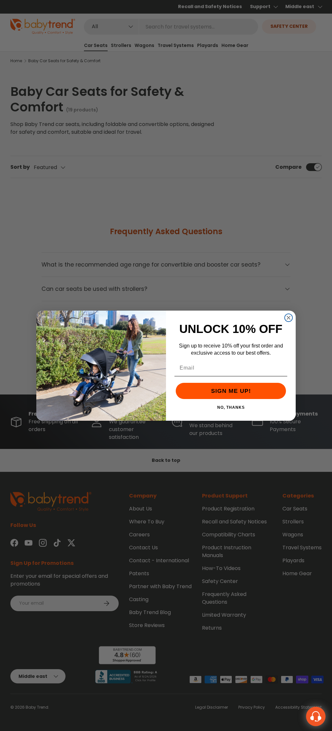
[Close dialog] (288, 318)
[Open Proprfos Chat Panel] (316, 716)
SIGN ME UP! (231, 391)
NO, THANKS (231, 407)
